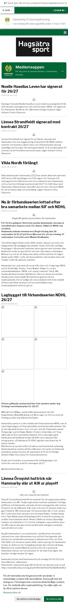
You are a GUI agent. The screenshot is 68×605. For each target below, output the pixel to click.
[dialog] (34, 587)
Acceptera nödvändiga (28, 599)
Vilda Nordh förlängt (19, 163)
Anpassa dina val (12, 592)
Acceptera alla (53, 599)
